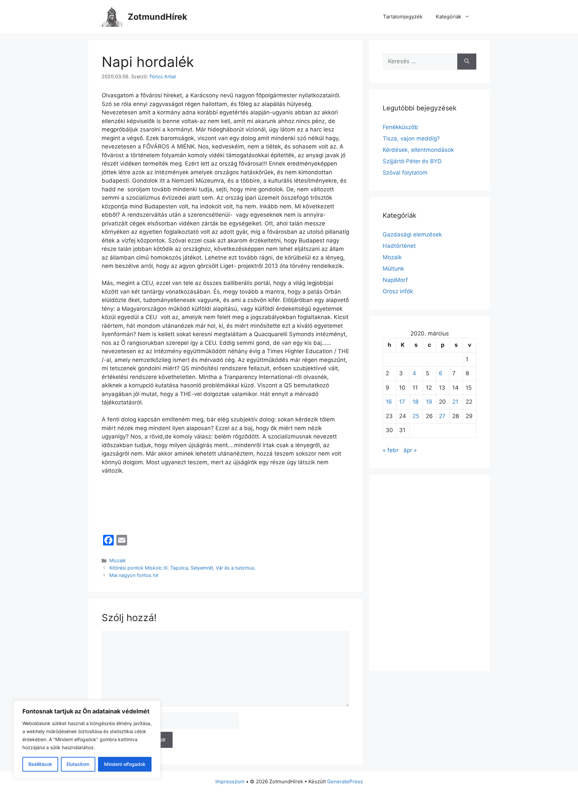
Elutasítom (78, 764)
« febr (390, 450)
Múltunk (393, 268)
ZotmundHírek (157, 17)
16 (389, 401)
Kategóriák (448, 16)
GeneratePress (345, 781)
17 (402, 401)
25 (415, 416)
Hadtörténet (399, 245)
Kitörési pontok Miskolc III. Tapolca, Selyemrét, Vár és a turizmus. (182, 568)
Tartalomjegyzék (402, 16)
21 (455, 401)
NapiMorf (395, 280)
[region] (87, 739)
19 (429, 401)
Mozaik (117, 560)
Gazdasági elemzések (412, 234)
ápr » (410, 450)
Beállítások (40, 764)
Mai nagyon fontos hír (134, 575)
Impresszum (230, 781)
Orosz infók (398, 291)
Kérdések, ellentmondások (418, 149)
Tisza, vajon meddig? (411, 138)
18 (415, 401)
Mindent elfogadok (125, 764)
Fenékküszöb (400, 127)
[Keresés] (466, 62)
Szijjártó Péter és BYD (412, 161)
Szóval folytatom (405, 172)
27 (442, 416)
